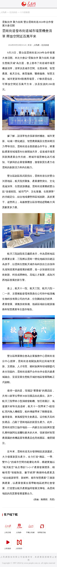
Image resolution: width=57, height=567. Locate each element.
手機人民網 (30, 532)
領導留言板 (41, 532)
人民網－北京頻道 (41, 45)
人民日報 (7, 532)
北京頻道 (13, 12)
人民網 (3, 12)
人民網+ (19, 532)
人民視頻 (7, 548)
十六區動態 (25, 12)
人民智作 (19, 548)
